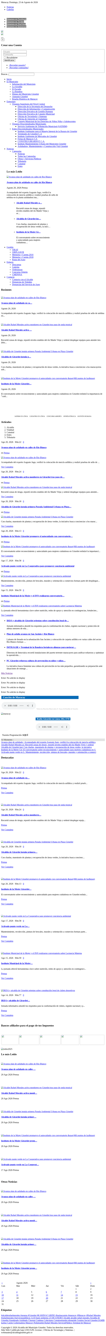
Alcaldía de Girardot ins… (28, 219)
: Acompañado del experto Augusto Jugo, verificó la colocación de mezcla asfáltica (48, 742)
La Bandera (17, 91)
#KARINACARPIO (46, 1315)
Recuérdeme (12, 57)
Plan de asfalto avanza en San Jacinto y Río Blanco (30, 634)
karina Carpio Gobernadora (13, 1323)
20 (47, 1298)
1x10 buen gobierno (40, 1318)
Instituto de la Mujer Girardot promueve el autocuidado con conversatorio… (37, 536)
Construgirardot (61, 1320)
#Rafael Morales (93, 1315)
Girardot (94, 1320)
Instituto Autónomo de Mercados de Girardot (37, 136)
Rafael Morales (51, 1323)
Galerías (10, 9)
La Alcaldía (17, 86)
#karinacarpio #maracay (66, 1315)
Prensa (7, 453)
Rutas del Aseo (18, 259)
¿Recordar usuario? (17, 65)
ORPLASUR (18, 252)
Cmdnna (40, 1320)
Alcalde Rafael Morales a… (29, 203)
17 (3, 1298)
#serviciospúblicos (22, 1318)
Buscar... (5, 74)
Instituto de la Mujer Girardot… (16, 384)
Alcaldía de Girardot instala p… (16, 357)
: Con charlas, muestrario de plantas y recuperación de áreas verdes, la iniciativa (46, 747)
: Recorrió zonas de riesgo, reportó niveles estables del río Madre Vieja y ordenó (47, 745)
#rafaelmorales (7, 1318)
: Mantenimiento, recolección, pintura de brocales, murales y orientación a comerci (48, 752)
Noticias (10, 7)
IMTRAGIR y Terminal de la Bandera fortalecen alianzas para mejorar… (41, 647)
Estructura (11, 101)
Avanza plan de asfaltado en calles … (18, 1069)
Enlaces (10, 262)
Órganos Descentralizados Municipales (29, 124)
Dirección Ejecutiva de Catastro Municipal (36, 114)
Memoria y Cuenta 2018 (22, 257)
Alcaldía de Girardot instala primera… (19, 852)
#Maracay (81, 1315)
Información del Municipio (23, 84)
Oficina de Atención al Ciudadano (32, 119)
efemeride (72, 1320)
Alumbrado (14, 1320)
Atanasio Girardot (20, 96)
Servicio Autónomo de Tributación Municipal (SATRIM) (42, 126)
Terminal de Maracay (82, 1323)
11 (17, 1295)
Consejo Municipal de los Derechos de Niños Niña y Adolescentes (47, 121)
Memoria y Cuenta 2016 (22, 254)
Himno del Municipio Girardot (25, 94)
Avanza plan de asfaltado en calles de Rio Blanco (29, 182)
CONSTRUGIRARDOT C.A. (31, 141)
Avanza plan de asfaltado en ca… (16, 303)
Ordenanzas (17, 269)
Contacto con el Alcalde (22, 279)
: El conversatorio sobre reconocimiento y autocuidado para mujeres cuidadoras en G (48, 750)
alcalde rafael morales (80, 1318)
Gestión (10, 247)
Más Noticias (7, 673)
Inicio (9, 79)
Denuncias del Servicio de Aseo (26, 284)
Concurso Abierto (20, 272)
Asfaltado (23, 1320)
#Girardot (32, 1315)
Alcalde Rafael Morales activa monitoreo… (21, 815)
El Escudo (16, 89)
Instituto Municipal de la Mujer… (17, 963)
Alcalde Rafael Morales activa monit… (19, 1093)
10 (3, 1295)
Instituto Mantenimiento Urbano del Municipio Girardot (42, 144)
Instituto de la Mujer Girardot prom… (19, 1141)
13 (47, 1295)
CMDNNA (17, 274)
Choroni (32, 1320)
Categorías (16, 151)
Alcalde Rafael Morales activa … (16, 330)
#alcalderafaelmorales (10, 1315)
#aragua (24, 1315)
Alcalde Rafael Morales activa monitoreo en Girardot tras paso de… (33, 477)
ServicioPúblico (65, 1323)
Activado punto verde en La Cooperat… (20, 1164)
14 (62, 1295)
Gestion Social (83, 1320)
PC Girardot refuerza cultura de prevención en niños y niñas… (36, 661)
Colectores (49, 1320)
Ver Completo (7, 467)
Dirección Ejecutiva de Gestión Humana (35, 111)
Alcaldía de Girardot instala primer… (18, 1117)
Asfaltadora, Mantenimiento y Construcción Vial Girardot (43, 146)
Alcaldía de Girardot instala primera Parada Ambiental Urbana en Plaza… (36, 507)
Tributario (22, 161)
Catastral (21, 164)
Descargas (16, 264)
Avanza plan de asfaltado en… (15, 778)
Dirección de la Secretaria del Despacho (35, 106)
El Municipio (12, 81)
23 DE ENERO (56, 1318)
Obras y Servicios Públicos (29, 159)
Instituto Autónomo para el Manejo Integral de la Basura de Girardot (47, 131)
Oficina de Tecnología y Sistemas (32, 116)
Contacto (10, 277)
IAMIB (101, 1320)
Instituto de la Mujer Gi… (28, 232)
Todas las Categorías (27, 156)
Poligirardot (39, 1323)
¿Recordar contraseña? (19, 67)
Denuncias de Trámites (22, 282)
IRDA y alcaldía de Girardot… (15, 1000)
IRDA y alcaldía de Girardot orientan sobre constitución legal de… (38, 620)
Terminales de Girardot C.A (30, 134)
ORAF (15, 249)
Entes (20, 166)
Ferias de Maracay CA (27, 139)
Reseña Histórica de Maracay (25, 99)
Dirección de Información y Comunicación (36, 109)
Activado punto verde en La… (15, 926)
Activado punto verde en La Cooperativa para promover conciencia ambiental (37, 566)
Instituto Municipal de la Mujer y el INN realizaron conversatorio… (32, 596)
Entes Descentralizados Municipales (27, 129)
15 (76, 1295)
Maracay (30, 1323)
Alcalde (67, 1318)
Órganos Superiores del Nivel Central (28, 104)
